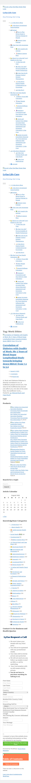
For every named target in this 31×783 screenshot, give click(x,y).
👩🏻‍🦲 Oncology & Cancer (17, 619)
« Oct (4, 516)
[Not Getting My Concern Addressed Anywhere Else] (15, 715)
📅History (13, 596)
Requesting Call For (9, 704)
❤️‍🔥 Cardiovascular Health (18, 530)
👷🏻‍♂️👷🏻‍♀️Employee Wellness (17, 613)
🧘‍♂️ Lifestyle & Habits (16, 590)
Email (5, 694)
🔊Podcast (13, 30)
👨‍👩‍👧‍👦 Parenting (14, 624)
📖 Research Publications (18, 576)
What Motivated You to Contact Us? (15, 708)
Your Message (7, 722)
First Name (6, 681)
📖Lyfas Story (20, 90)
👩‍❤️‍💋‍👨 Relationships (15, 593)
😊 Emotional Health (16, 547)
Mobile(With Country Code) (12, 699)
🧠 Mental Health (15, 564)
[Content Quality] (15, 712)
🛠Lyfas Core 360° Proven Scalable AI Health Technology (21, 68)
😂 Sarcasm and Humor (17, 580)
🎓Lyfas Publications (16, 598)
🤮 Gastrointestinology (17, 554)
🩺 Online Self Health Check (19, 567)
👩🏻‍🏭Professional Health (17, 621)
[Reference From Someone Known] (15, 710)
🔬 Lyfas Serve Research (17, 151)
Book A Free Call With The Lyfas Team (15, 743)
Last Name (6, 685)
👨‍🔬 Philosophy (14, 611)
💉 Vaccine (13, 588)
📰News (12, 601)
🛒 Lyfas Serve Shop (16, 22)
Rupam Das (15, 376)
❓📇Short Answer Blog (17, 539)
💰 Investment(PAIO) (16, 562)
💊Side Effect (14, 604)
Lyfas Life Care (9, 13)
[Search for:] (13, 484)
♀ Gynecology (14, 524)
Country (6, 690)
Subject (5, 718)
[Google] (15, 714)
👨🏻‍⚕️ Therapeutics (15, 616)
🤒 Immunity (14, 559)
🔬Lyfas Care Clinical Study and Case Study (21, 154)
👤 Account (13, 164)
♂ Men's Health (15, 527)
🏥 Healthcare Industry (17, 556)
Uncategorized (14, 537)
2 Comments (13, 374)
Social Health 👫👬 (16, 534)
